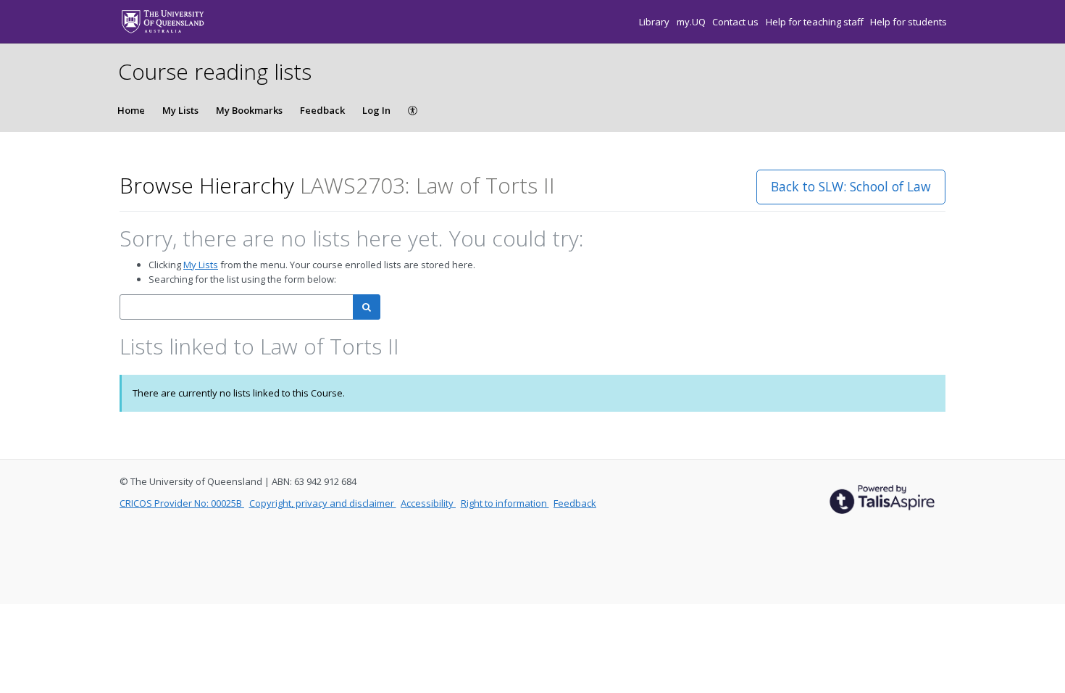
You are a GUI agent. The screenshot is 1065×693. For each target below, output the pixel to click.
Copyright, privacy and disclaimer (322, 503)
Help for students (908, 21)
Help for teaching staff (816, 21)
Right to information (505, 503)
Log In (376, 110)
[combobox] (237, 307)
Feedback (322, 110)
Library (655, 21)
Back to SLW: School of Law (851, 186)
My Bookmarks (249, 110)
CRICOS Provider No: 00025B (182, 503)
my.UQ (692, 21)
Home (131, 110)
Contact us (736, 21)
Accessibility (428, 503)
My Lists (180, 110)
